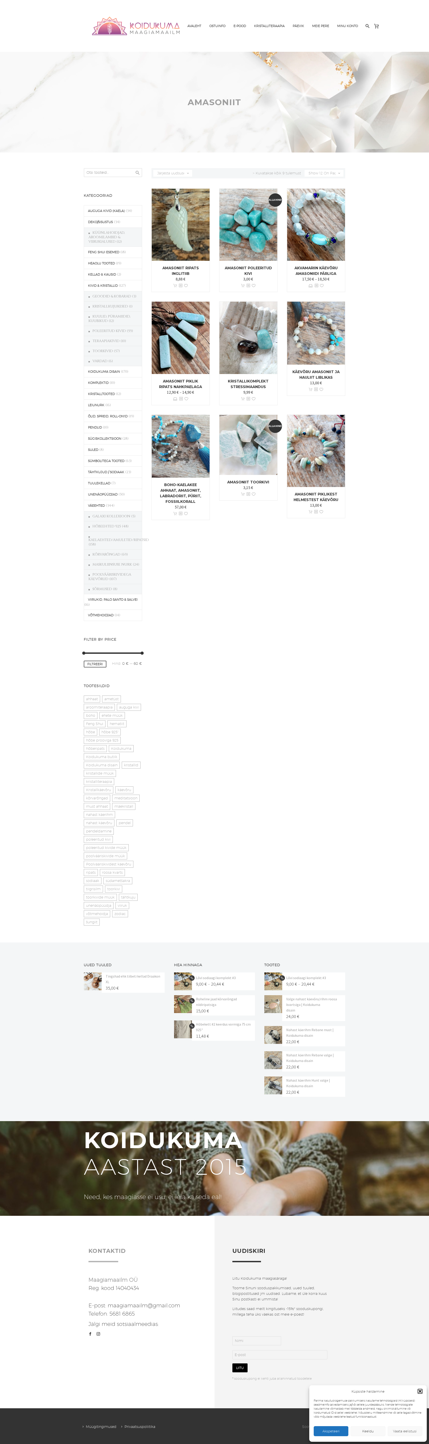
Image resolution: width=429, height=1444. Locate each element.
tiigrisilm (93, 889)
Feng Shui (94, 724)
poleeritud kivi (98, 839)
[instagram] (98, 1334)
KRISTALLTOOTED (101, 394)
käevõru (124, 790)
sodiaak (92, 881)
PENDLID (95, 427)
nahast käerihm (99, 815)
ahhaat (92, 699)
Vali (311, 285)
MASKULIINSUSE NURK (112, 564)
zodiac (120, 914)
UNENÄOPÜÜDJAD (103, 494)
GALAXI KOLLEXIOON (111, 516)
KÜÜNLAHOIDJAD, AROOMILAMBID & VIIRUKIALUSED (106, 237)
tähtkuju (128, 897)
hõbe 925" (109, 732)
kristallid (131, 765)
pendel (125, 823)
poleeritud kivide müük (106, 848)
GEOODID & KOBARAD (112, 296)
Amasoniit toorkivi (248, 482)
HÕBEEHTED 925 (107, 526)
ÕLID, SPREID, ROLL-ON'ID (108, 416)
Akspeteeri (331, 1431)
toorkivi (113, 889)
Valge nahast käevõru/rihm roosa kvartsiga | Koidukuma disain (311, 1004)
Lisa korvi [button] (175, 285)
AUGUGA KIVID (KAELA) (106, 211)
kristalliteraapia (99, 781)
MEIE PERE (320, 26)
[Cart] (378, 26)
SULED (93, 449)
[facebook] (90, 1334)
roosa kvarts (112, 872)
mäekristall (123, 806)
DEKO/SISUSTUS (100, 222)
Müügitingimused (101, 1427)
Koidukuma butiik (101, 757)
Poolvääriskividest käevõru (108, 864)
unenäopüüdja (98, 905)
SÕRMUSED (102, 589)
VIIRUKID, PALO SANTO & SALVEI (113, 599)
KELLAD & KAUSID (102, 274)
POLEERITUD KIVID (109, 330)
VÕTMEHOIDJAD (101, 615)
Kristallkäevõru (98, 790)
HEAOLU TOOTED (101, 263)
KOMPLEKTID (98, 383)
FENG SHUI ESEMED (103, 252)
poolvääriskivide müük (105, 856)
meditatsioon (125, 798)
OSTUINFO (217, 26)
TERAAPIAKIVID (106, 341)
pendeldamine (98, 831)
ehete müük (112, 715)
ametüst (111, 699)
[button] (420, 1391)
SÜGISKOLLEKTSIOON (104, 438)
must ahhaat (97, 806)
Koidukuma (121, 748)
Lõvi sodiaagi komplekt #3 (216, 978)
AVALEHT (194, 26)
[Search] (367, 26)
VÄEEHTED (96, 505)
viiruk (122, 905)
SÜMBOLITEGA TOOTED (106, 461)
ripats (91, 872)
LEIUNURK (96, 405)
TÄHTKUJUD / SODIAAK (106, 472)
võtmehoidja (97, 914)
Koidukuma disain (102, 765)
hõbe (90, 732)
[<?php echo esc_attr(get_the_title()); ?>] (180, 285)
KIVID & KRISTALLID (103, 285)
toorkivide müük (100, 897)
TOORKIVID (103, 351)
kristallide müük (100, 773)
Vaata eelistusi (405, 1431)
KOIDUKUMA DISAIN (104, 371)
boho (90, 715)
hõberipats (95, 748)
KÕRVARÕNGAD (106, 554)
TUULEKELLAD (99, 483)
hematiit (117, 724)
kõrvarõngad (97, 798)
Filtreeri (95, 664)
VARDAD (100, 361)
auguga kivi (129, 707)
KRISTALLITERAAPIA (269, 26)
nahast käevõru (99, 823)
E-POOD (239, 26)
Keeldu (368, 1431)
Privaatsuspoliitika (139, 1427)
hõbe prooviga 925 (102, 740)
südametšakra (118, 881)
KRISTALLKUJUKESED (110, 306)
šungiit (91, 922)
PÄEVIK (298, 26)
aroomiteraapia (99, 707)
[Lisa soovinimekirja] (186, 285)
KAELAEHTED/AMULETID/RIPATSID (118, 539)
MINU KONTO (347, 26)
